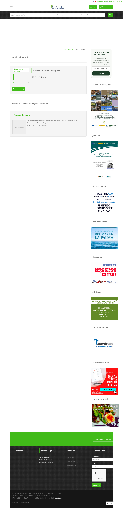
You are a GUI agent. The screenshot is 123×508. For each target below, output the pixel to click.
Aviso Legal (58, 498)
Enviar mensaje (19, 89)
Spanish (110, 503)
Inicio (64, 49)
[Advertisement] (61, 33)
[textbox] (60, 15)
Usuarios (70, 49)
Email (93, 463)
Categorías (95, 456)
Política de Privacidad (45, 460)
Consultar (101, 73)
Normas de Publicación (46, 462)
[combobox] (66, 15)
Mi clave (119, 1)
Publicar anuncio (107, 7)
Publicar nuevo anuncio (103, 439)
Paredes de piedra (22, 115)
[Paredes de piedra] (19, 127)
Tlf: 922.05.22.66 (102, 1)
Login (94, 7)
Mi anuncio (111, 1)
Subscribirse (96, 485)
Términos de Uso (44, 457)
